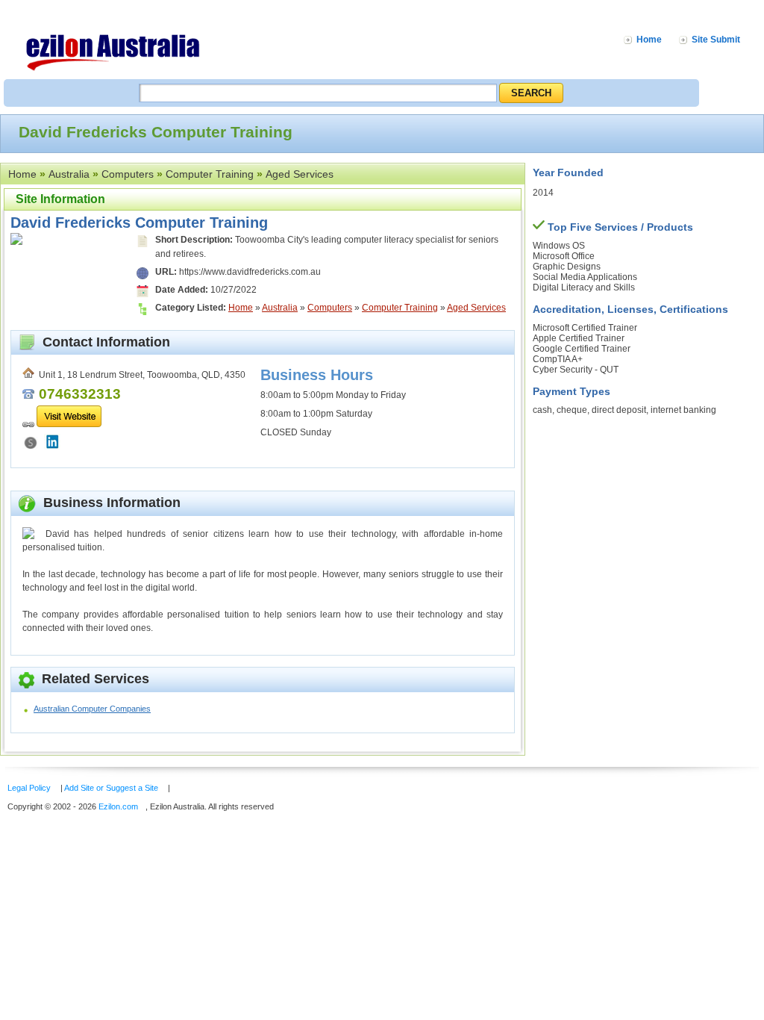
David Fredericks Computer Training (139, 222)
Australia (69, 174)
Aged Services (300, 174)
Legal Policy (29, 787)
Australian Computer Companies (92, 708)
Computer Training (210, 174)
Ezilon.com (118, 806)
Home (649, 39)
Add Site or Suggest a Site (111, 787)
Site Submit (716, 39)
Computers (127, 174)
